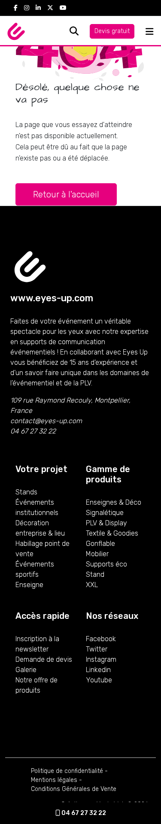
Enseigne (29, 585)
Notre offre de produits (36, 685)
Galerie (25, 670)
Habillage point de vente (42, 548)
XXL (92, 585)
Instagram (101, 659)
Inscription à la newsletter (37, 644)
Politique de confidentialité (67, 771)
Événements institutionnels (36, 507)
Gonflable (100, 543)
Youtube (99, 680)
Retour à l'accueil (66, 194)
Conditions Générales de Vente (73, 789)
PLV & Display (106, 523)
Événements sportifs (34, 569)
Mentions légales (54, 780)
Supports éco (106, 564)
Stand (95, 574)
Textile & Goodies (112, 533)
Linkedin (98, 670)
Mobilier (97, 554)
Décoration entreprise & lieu (40, 528)
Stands (26, 492)
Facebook (101, 639)
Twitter (96, 649)
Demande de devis (43, 659)
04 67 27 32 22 (83, 813)
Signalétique (105, 513)
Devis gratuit (112, 31)
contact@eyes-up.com (46, 421)
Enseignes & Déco (113, 502)
